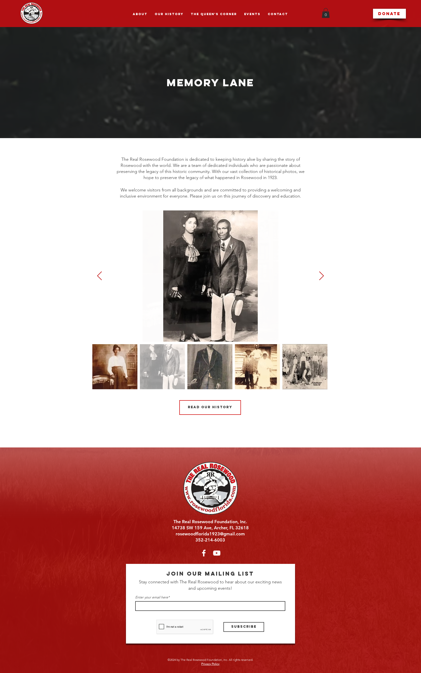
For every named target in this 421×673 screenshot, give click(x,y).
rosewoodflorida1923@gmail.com (210, 534)
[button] (326, 13)
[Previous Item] (99, 276)
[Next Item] (321, 276)
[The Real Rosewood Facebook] (203, 553)
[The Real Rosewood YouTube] (216, 553)
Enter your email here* (152, 597)
